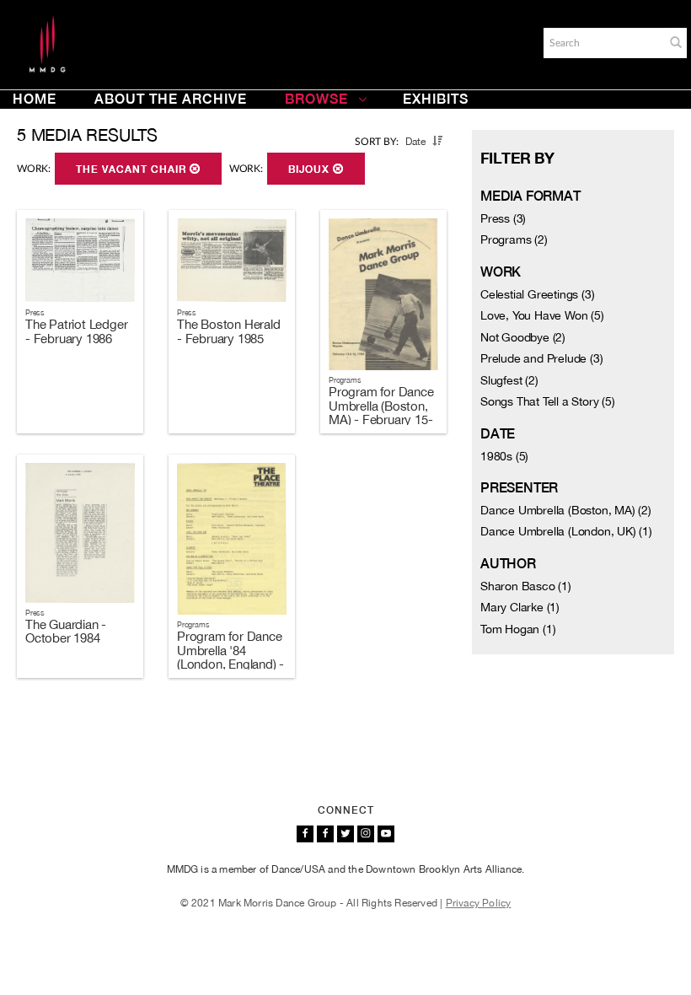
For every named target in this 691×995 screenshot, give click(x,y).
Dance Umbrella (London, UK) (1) (566, 531)
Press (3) (503, 218)
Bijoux (310, 169)
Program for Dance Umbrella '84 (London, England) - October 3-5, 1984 (230, 657)
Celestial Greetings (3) (537, 294)
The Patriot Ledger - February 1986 (76, 331)
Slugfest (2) (509, 380)
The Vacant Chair (133, 169)
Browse (316, 99)
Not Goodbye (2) (522, 337)
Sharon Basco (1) (525, 586)
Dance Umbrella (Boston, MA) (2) (565, 510)
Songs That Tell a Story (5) (547, 401)
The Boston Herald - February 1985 (229, 331)
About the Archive (170, 99)
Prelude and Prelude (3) (541, 358)
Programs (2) (514, 239)
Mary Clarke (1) (520, 607)
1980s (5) (504, 456)
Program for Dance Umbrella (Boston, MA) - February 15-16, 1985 (381, 413)
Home (34, 99)
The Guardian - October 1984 (65, 631)
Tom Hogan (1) (517, 629)
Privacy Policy (479, 903)
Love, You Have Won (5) (542, 315)
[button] (676, 42)
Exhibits (436, 99)
